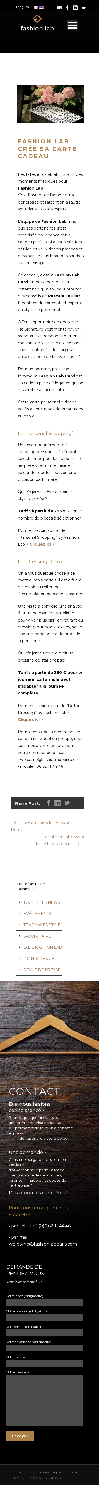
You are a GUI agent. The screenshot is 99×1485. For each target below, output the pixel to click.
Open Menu (72, 25)
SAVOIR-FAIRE (37, 936)
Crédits (77, 1472)
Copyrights (21, 1472)
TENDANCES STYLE (42, 924)
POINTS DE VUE (38, 958)
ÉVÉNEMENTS (37, 913)
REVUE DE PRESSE (42, 969)
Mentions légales (50, 1472)
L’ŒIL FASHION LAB (42, 947)
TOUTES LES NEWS (41, 902)
